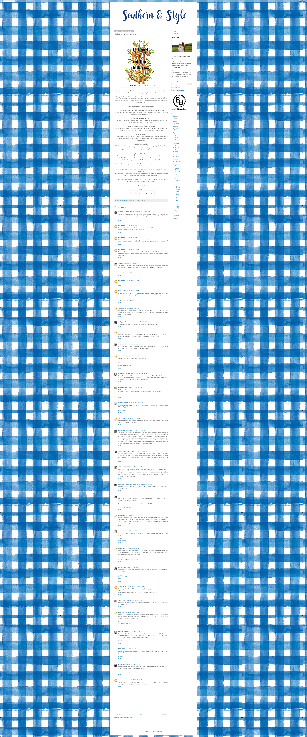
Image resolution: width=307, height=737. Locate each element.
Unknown (121, 225)
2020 (174, 116)
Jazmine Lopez (122, 679)
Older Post (164, 714)
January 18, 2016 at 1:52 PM (131, 249)
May (176, 156)
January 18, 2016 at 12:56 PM (131, 237)
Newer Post (118, 714)
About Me (175, 33)
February (177, 164)
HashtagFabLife (122, 410)
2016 (174, 126)
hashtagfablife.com (123, 402)
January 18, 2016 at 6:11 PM (131, 356)
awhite (120, 530)
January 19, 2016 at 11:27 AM (132, 515)
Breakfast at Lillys (123, 387)
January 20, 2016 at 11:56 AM (135, 631)
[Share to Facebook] (142, 200)
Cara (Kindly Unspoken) (125, 373)
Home (141, 714)
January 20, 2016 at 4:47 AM (134, 600)
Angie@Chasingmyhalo (124, 451)
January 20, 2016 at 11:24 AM (131, 612)
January (177, 168)
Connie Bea (121, 664)
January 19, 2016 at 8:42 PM (131, 548)
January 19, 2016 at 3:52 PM (129, 530)
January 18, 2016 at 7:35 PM (136, 387)
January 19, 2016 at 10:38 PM (137, 586)
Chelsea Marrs (122, 567)
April (176, 159)
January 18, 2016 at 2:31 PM (131, 280)
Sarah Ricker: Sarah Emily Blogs (127, 484)
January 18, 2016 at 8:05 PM (136, 402)
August (177, 147)
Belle (119, 648)
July (176, 151)
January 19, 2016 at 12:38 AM (139, 451)
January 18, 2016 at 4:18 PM (135, 344)
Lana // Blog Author (123, 430)
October (177, 138)
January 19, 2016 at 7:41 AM (144, 484)
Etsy (135, 672)
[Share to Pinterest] (144, 200)
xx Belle (120, 656)
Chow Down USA (123, 577)
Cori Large (121, 308)
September (177, 143)
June (176, 154)
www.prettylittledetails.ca (124, 623)
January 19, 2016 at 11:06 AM (135, 496)
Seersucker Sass (122, 496)
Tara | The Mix (122, 600)
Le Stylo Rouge (122, 540)
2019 (174, 118)
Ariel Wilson (121, 418)
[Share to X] (141, 200)
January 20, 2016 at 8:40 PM (128, 648)
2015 (174, 215)
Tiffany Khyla (122, 466)
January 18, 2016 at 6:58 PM (139, 373)
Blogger (160, 731)
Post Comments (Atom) (127, 717)
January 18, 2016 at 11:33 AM (142, 211)
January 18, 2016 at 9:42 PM (133, 418)
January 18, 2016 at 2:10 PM (131, 263)
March (177, 161)
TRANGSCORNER (123, 586)
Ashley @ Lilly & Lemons (125, 322)
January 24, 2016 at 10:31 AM (134, 679)
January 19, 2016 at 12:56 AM (134, 466)
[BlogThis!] (139, 200)
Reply (119, 220)
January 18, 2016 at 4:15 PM (131, 332)
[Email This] (138, 200)
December (177, 128)
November (177, 134)
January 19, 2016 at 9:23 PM (134, 567)
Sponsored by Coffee (128, 672)
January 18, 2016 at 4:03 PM (132, 308)
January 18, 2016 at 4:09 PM (140, 322)
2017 (174, 123)
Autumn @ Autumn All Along (126, 211)
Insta (119, 578)
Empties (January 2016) (177, 206)
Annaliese (121, 263)
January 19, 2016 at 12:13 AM (137, 430)
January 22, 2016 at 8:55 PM (132, 664)
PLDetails (121, 612)
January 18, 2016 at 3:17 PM (131, 290)
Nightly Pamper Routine (177, 187)
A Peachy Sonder (123, 344)
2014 (174, 218)
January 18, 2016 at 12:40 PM (131, 225)
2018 (174, 121)
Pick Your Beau (122, 631)
